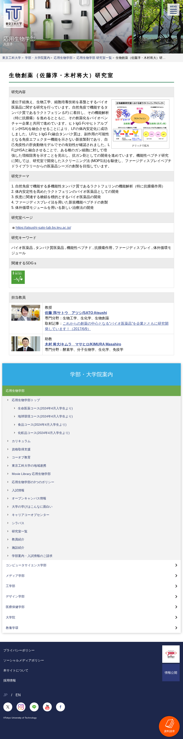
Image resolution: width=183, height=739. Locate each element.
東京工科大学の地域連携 (29, 465)
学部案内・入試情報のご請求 (32, 556)
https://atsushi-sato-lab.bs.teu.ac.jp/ (43, 228)
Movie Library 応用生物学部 (31, 474)
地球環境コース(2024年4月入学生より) (45, 416)
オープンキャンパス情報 (29, 498)
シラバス (18, 523)
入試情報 (18, 490)
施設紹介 (18, 547)
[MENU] (173, 10)
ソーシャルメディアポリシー (23, 660)
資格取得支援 (21, 449)
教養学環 (12, 628)
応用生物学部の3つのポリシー (33, 482)
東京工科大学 (11, 58)
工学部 (10, 586)
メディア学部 (15, 575)
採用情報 (9, 680)
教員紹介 (18, 539)
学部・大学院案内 (37, 58)
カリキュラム (21, 441)
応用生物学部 (63, 58)
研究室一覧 (19, 531)
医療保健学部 (15, 607)
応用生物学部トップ (26, 400)
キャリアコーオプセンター (30, 515)
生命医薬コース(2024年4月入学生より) (45, 408)
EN (18, 695)
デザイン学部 (15, 596)
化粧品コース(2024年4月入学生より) (44, 433)
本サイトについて (15, 670)
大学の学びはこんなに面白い (32, 506)
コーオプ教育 (21, 457)
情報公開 (171, 672)
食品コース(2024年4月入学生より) (42, 424)
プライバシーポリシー (19, 650)
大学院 (10, 617)
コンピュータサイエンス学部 (26, 565)
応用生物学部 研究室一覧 (94, 58)
